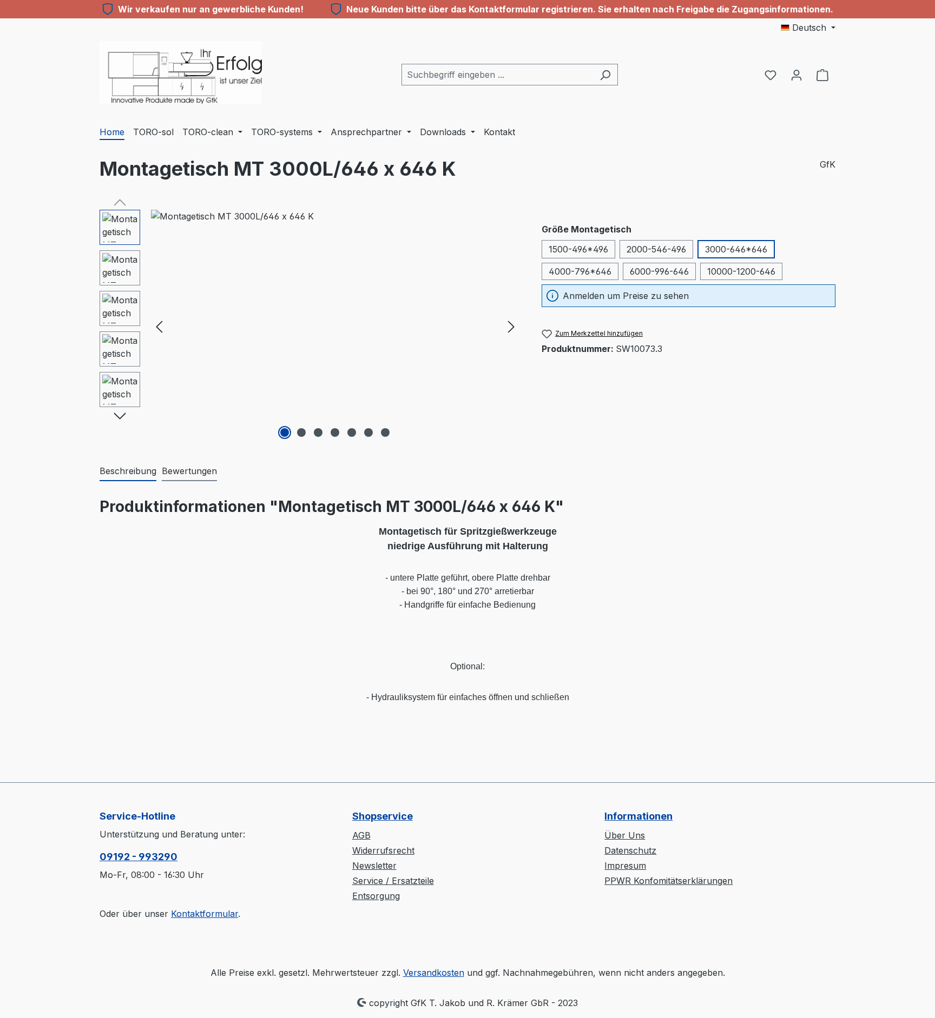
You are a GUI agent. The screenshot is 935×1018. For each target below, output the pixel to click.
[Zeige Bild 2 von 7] (301, 432)
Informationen (638, 816)
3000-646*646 (736, 249)
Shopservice (382, 816)
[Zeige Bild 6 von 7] (368, 432)
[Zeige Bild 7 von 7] (385, 432)
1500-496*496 (578, 249)
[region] (310, 326)
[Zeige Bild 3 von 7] (318, 432)
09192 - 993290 (138, 856)
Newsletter (374, 865)
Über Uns (624, 835)
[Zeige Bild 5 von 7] (351, 432)
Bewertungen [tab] (189, 470)
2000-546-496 (656, 249)
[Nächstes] (511, 325)
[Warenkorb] (822, 74)
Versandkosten (433, 972)
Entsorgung (376, 895)
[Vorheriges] (159, 325)
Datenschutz (630, 850)
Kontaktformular (204, 913)
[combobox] (497, 74)
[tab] (128, 471)
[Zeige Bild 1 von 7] (284, 432)
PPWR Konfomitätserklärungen (668, 880)
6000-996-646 (659, 271)
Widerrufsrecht (383, 850)
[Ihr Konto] (796, 74)
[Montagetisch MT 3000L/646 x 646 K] (335, 326)
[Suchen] (605, 74)
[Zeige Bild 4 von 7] (335, 432)
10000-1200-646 (741, 271)
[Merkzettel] (770, 74)
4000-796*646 (580, 271)
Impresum (625, 865)
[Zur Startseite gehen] (181, 72)
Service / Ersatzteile (393, 880)
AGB (361, 835)
